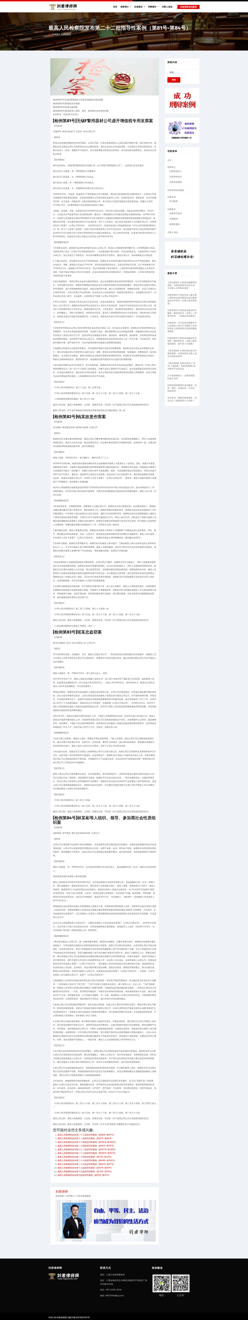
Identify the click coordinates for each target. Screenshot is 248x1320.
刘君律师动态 (175, 176)
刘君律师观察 (175, 182)
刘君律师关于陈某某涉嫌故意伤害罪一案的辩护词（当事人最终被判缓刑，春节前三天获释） (182, 341)
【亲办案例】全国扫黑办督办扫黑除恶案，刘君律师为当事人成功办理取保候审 (182, 353)
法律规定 (138, 7)
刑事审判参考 (175, 213)
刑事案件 (152, 7)
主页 (169, 160)
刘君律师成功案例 (188, 7)
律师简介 (125, 7)
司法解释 (173, 201)
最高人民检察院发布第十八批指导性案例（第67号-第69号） (85, 1168)
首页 (115, 7)
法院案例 (173, 219)
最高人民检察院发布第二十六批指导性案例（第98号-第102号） (87, 1160)
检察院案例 (66, 34)
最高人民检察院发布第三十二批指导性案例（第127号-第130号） (87, 1149)
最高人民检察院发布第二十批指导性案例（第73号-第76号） (85, 1157)
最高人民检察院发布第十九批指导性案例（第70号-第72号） (85, 1171)
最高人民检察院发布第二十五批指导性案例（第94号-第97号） (86, 1164)
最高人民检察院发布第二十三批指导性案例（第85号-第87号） (86, 1135)
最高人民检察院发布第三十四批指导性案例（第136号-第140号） (87, 1142)
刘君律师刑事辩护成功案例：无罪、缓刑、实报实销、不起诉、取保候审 (182, 388)
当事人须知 (167, 7)
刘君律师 (62, 1191)
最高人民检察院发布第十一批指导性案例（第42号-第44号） (85, 1138)
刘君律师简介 (175, 171)
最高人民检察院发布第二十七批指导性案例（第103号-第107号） (87, 1153)
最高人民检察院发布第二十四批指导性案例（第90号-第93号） (86, 1146)
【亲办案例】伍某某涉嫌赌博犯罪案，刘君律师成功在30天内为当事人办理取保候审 (182, 285)
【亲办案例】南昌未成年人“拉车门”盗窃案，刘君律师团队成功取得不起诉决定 (181, 366)
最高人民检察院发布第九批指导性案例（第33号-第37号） (84, 1175)
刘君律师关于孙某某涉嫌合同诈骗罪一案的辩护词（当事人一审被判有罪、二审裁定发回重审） (182, 313)
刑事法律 (171, 197)
